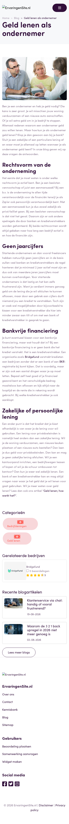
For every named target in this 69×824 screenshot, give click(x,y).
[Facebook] (4, 783)
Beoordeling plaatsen (16, 746)
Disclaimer (46, 805)
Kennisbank (10, 709)
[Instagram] (17, 783)
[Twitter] (10, 783)
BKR (61, 361)
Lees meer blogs (19, 652)
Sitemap (7, 725)
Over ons (8, 694)
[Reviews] (16, 8)
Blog (16, 18)
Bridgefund (32, 357)
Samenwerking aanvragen (20, 754)
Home (5, 18)
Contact (7, 702)
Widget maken (12, 761)
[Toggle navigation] (59, 8)
